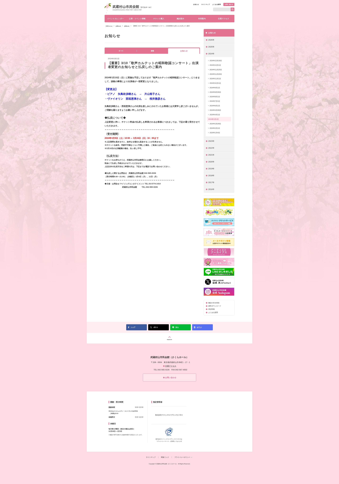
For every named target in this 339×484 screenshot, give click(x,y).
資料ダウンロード (214, 306)
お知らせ (196, 4)
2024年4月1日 (215, 115)
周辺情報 (211, 309)
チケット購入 (158, 18)
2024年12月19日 (216, 61)
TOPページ (109, 26)
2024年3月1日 (213, 119)
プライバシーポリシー (182, 457)
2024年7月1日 (215, 101)
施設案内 (180, 18)
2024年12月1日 (215, 65)
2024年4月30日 (215, 110)
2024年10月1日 (215, 83)
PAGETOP (169, 338)
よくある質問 (216, 4)
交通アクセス (223, 18)
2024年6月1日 (215, 106)
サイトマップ (205, 4)
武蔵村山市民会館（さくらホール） (128, 8)
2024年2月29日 (215, 124)
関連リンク (165, 457)
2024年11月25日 (216, 70)
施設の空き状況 (213, 303)
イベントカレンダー (115, 18)
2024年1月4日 (215, 133)
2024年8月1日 (215, 97)
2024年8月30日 (215, 92)
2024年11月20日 (216, 74)
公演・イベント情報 (137, 18)
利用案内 (202, 18)
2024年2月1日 (215, 128)
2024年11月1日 (215, 79)
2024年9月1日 (215, 88)
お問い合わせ (229, 4)
